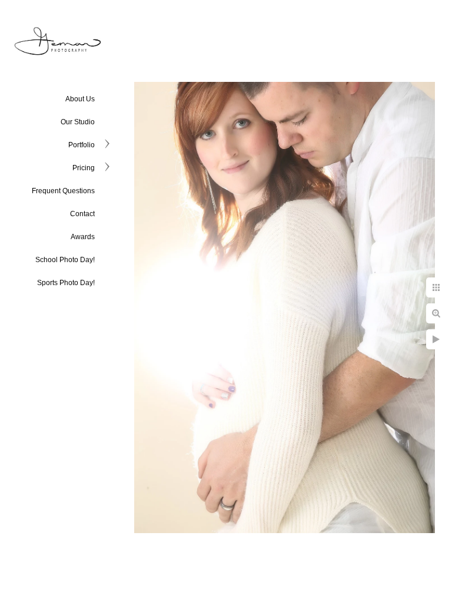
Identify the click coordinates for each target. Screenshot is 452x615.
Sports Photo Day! (66, 283)
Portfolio (81, 145)
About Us (80, 99)
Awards (83, 237)
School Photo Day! (65, 260)
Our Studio (78, 122)
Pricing (83, 168)
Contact (82, 214)
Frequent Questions (63, 191)
